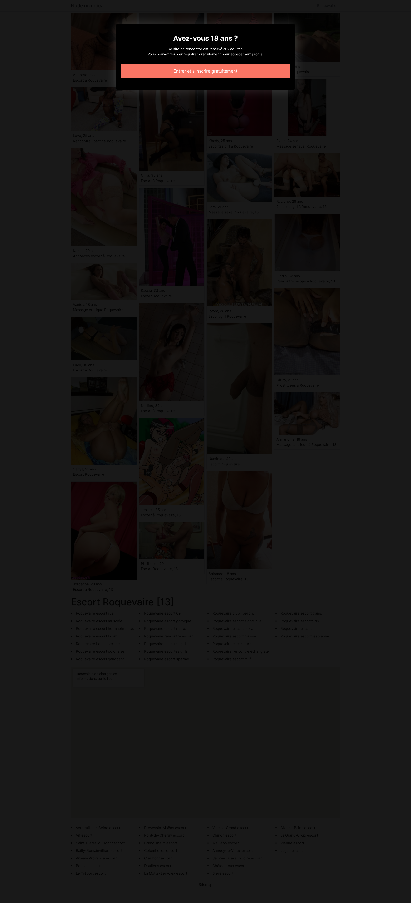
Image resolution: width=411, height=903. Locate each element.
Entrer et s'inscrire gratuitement (205, 71)
